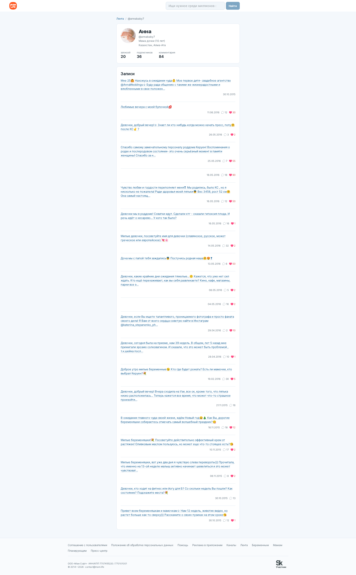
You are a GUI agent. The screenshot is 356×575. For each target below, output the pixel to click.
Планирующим (77, 550)
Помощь (183, 545)
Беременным (260, 545)
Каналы (231, 545)
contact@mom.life (94, 566)
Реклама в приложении (207, 545)
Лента (120, 18)
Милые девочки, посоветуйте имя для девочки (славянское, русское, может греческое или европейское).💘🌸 (173, 238)
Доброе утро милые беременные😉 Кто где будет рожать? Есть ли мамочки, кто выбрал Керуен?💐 (176, 371)
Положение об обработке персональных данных (142, 545)
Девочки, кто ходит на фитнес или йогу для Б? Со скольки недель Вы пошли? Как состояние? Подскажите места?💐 (176, 490)
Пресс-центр (99, 550)
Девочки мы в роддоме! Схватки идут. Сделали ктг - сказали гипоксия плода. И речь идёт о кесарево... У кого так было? (175, 216)
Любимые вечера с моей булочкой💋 (146, 107)
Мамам (277, 545)
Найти (233, 5)
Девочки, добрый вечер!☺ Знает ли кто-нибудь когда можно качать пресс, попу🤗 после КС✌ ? (178, 127)
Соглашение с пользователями (87, 545)
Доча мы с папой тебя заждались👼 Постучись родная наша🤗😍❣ (167, 258)
